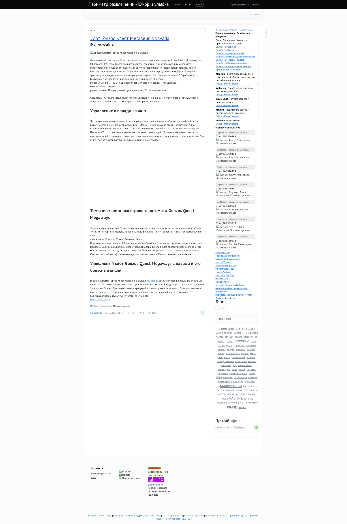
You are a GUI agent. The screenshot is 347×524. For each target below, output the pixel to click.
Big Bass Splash (227, 328)
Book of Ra (241, 328)
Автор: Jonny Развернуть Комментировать (233, 140)
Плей (219, 377)
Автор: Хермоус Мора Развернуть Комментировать (233, 192)
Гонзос (221, 345)
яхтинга (243, 407)
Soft (159, 515)
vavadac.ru (152, 280)
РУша (158, 518)
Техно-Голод (132, 515)
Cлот (218, 332)
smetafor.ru (118, 515)
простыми (250, 381)
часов (248, 402)
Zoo (190, 518)
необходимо (224, 369)
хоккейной (231, 402)
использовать (233, 353)
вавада (144, 60)
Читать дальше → (100, 299)
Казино (245, 353)
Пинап (252, 373)
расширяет (249, 385)
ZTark (101, 515)
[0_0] (244, 515)
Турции (224, 398)
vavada (220, 336)
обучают (251, 369)
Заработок (226, 46)
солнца (254, 389)
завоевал (240, 349)
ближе (230, 341)
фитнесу (248, 398)
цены (241, 402)
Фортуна (220, 402)
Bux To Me (177, 515)
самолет (229, 389)
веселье (242, 340)
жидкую (230, 349)
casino (251, 328)
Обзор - (227, 83)
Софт (109, 515)
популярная (240, 377)
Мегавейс (226, 365)
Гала (253, 341)
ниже (234, 369)
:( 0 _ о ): (166, 515)
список (221, 393)
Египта (221, 349)
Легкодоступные (225, 361)
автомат (229, 336)
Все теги (220, 308)
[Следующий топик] (266, 35)
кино (153, 515)
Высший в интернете (216, 515)
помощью (228, 377)
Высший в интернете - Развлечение (233, 29)
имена (221, 353)
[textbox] (237, 319)
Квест (253, 353)
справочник (232, 393)
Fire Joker (227, 332)
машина (252, 361)
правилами (224, 381)
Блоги (188, 4)
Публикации (239, 427)
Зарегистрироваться (239, 4)
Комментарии (223, 427)
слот (246, 389)
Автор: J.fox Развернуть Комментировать (232, 209)
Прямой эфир (227, 420)
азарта (238, 336)
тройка (251, 393)
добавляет (239, 345)
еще (198, 4)
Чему (255, 402)
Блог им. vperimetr (102, 44)
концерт (251, 357)
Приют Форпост (172, 518)
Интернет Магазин (194, 515)
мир (235, 365)
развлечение (230, 385)
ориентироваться (238, 373)
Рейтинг (220, 389)
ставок (243, 393)
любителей (241, 361)
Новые (242, 369)
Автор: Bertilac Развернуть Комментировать (233, 244)
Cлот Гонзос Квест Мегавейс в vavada (129, 38)
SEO (184, 518)
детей (229, 345)
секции (239, 389)
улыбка (236, 398)
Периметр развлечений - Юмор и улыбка (129, 4)
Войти (256, 4)
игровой (251, 349)
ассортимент (250, 336)
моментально (245, 365)
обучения (223, 373)
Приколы (253, 515)
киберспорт (224, 357)
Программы (235, 515)
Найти (256, 13)
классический (238, 357)
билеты (221, 341)
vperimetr (98, 312)
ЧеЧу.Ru (144, 515)
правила (252, 377)
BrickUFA (92, 515)
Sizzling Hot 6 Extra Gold (246, 332)
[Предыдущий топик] (266, 29)
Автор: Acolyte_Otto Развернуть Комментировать (233, 227)
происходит (237, 381)
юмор (232, 406)
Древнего (251, 345)
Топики (177, 4)
